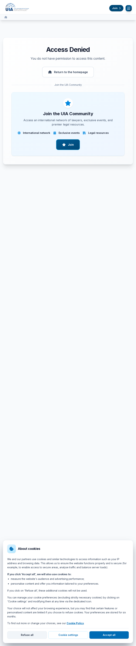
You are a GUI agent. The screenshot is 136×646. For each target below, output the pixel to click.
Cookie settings (68, 634)
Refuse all (27, 634)
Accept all (109, 634)
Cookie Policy (75, 623)
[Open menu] (129, 8)
